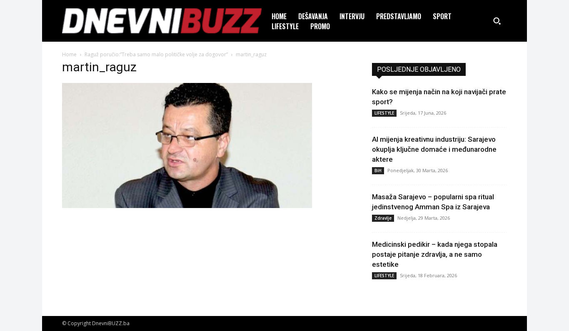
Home (69, 54)
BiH (378, 170)
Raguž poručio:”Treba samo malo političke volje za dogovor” (156, 54)
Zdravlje (383, 218)
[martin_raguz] (187, 205)
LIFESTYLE (384, 113)
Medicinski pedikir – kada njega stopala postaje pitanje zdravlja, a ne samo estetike (434, 254)
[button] (497, 21)
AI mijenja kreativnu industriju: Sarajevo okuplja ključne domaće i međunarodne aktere (434, 149)
